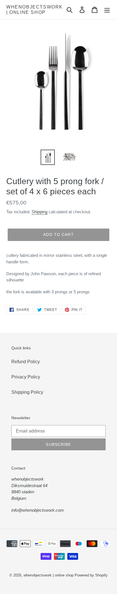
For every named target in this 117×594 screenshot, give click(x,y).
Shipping (39, 211)
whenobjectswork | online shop (34, 10)
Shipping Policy (27, 392)
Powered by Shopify (91, 575)
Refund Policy (25, 361)
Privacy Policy (25, 377)
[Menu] (107, 9)
